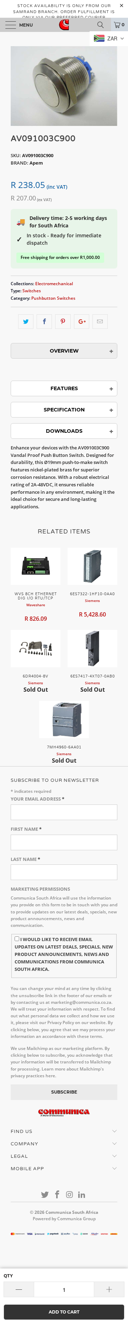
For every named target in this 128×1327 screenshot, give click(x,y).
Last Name (25, 859)
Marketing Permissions (40, 889)
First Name (26, 829)
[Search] (103, 25)
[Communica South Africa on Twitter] (45, 1194)
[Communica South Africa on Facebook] (57, 1194)
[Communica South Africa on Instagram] (70, 1194)
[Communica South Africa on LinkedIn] (82, 1194)
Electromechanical (54, 283)
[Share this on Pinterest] (62, 321)
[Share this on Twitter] (25, 321)
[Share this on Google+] (81, 321)
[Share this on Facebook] (44, 321)
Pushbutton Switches (53, 298)
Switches (31, 290)
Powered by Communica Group (64, 1219)
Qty (8, 1275)
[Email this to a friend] (100, 321)
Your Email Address (37, 799)
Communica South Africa (72, 1212)
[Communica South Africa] (64, 25)
